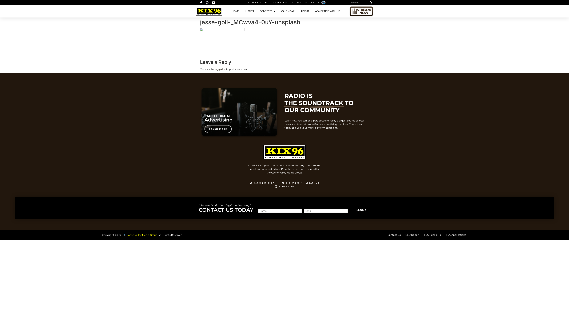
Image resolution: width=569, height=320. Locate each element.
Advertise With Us (327, 11)
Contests (266, 11)
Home (235, 11)
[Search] (370, 2)
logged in (220, 69)
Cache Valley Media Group (295, 2)
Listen (249, 11)
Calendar (288, 11)
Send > (362, 210)
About (305, 11)
